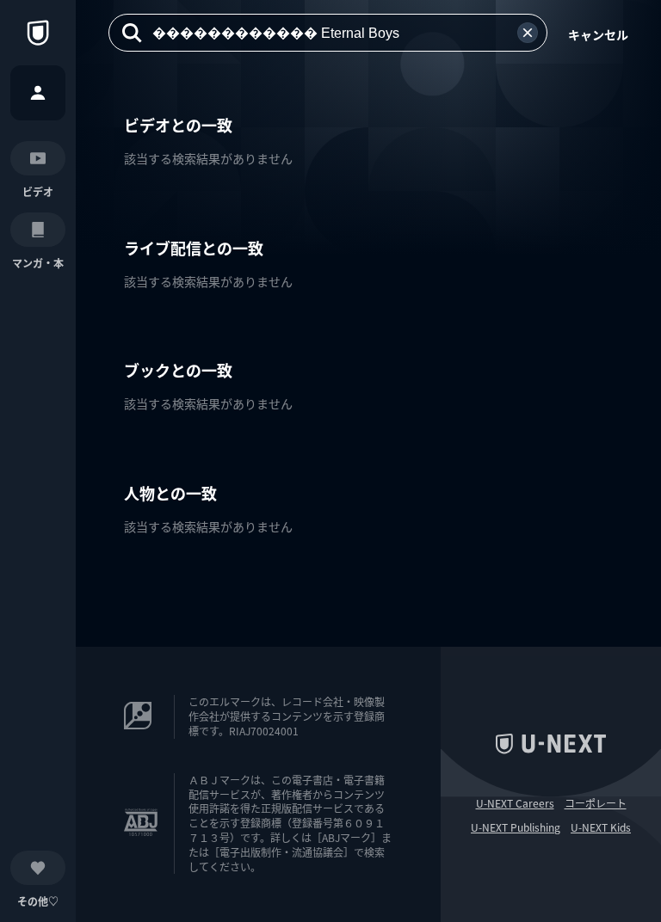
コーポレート (596, 803)
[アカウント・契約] (37, 92)
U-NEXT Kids (601, 827)
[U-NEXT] (38, 32)
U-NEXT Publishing (515, 827)
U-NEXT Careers (515, 803)
